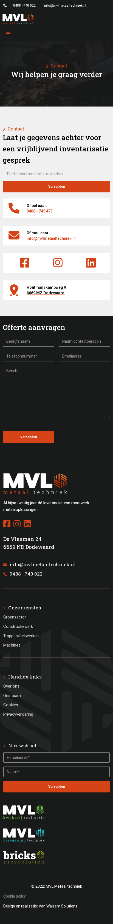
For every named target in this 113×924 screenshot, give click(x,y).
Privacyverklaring (18, 714)
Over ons (11, 686)
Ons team (12, 695)
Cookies (10, 704)
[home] (56, 17)
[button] (56, 32)
